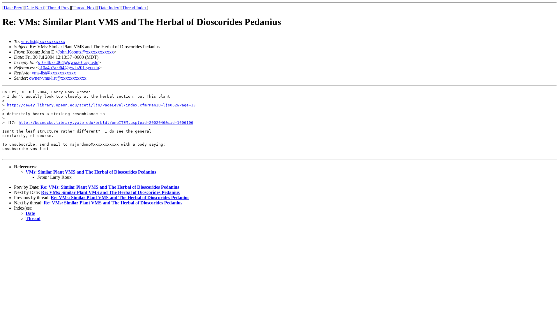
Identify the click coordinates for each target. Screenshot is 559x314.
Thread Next (84, 7)
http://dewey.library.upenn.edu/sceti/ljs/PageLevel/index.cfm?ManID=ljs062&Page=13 (101, 105)
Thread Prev (58, 7)
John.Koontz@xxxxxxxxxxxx (86, 51)
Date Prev (13, 7)
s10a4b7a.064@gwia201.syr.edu (68, 62)
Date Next (34, 7)
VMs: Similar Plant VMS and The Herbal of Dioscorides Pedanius (91, 172)
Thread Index (134, 7)
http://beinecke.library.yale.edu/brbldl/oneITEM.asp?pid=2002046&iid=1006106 (106, 122)
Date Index (109, 7)
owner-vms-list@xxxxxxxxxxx (57, 78)
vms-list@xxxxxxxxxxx (43, 41)
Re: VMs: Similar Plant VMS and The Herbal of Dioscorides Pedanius (109, 187)
